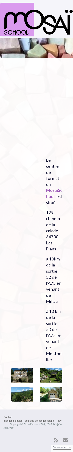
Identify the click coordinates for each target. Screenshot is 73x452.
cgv (59, 420)
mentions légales (13, 420)
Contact (8, 417)
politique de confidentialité (39, 420)
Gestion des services (62, 447)
